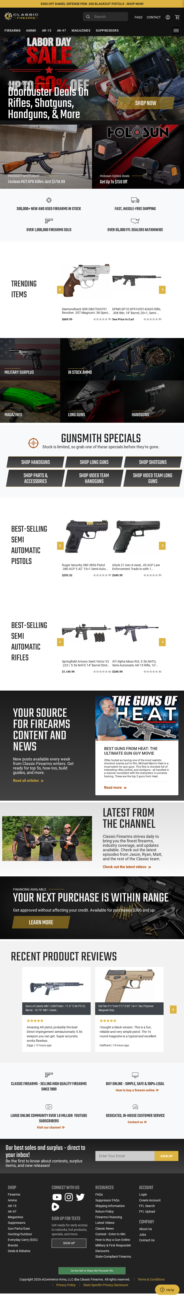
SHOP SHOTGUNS (152, 462)
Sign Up (166, 1156)
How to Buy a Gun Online (112, 1240)
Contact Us (147, 1240)
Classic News (104, 1228)
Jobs (142, 1234)
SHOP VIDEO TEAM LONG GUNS (152, 479)
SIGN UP (69, 1243)
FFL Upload (147, 1211)
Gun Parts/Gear (19, 1228)
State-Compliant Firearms (113, 1256)
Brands (13, 1245)
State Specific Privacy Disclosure (105, 1285)
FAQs (138, 17)
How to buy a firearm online (135, 1090)
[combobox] (105, 16)
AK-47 (12, 1211)
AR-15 (12, 1206)
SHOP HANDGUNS (35, 462)
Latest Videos (104, 1222)
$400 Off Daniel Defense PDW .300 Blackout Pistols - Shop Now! (92, 4)
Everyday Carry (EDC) (23, 1240)
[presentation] (60, 290)
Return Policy (104, 1211)
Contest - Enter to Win (110, 1234)
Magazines (15, 1217)
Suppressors (16, 1222)
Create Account (150, 1200)
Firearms (14, 1194)
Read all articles (26, 780)
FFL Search (147, 1206)
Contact (154, 17)
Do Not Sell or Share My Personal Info (92, 1270)
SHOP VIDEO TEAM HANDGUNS (94, 479)
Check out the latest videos (125, 867)
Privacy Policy (66, 1285)
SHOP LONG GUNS (94, 462)
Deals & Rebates (19, 1251)
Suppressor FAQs (107, 1200)
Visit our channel (49, 1127)
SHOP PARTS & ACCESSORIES (36, 479)
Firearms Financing (108, 1217)
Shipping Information (110, 1206)
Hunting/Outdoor (20, 1234)
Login (143, 1194)
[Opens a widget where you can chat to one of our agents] (167, 1290)
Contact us (135, 1122)
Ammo (12, 1200)
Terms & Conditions (151, 1279)
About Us (145, 1229)
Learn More (41, 922)
